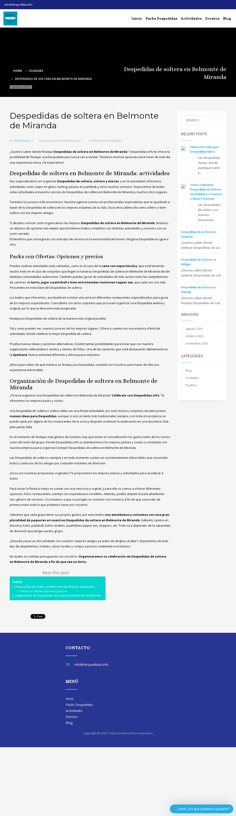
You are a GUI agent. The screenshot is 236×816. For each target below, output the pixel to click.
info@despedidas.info (19, 4)
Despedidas (22, 140)
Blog (189, 370)
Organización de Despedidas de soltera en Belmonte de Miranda (58, 595)
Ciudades (115, 140)
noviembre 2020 (197, 343)
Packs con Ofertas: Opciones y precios (44, 591)
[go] (217, 120)
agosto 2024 (194, 329)
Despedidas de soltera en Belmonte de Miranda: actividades (55, 586)
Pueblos (191, 385)
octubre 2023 (195, 336)
